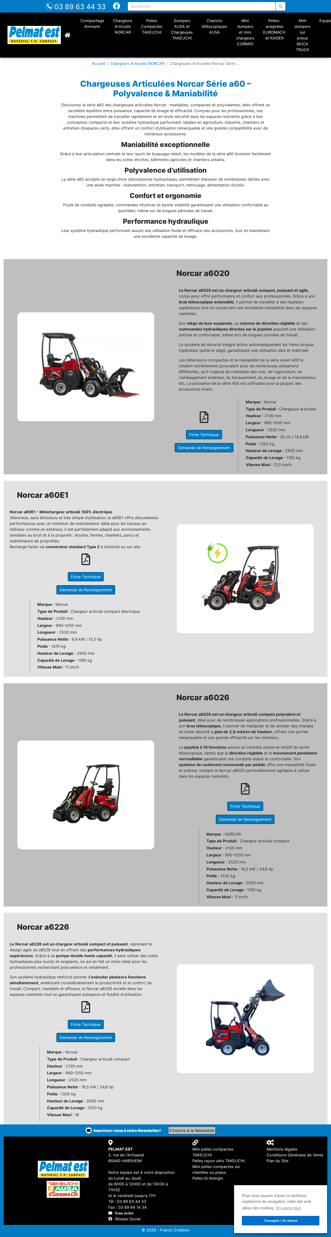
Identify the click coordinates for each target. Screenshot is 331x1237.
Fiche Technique (204, 434)
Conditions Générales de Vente (295, 1154)
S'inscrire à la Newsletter (192, 1130)
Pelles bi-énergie (207, 1178)
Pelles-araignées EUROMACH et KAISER (274, 29)
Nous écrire (124, 1213)
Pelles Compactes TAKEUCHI (151, 26)
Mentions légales (282, 1149)
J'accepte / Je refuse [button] (281, 1220)
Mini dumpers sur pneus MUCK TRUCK (302, 35)
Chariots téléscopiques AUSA (214, 26)
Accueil (98, 63)
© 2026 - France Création (165, 1230)
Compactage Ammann (92, 23)
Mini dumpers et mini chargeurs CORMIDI (245, 32)
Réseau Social (128, 1218)
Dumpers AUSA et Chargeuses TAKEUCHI (182, 29)
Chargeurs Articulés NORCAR (122, 26)
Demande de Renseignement (204, 447)
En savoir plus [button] (288, 1208)
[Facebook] (116, 7)
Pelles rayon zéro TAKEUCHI (218, 1160)
